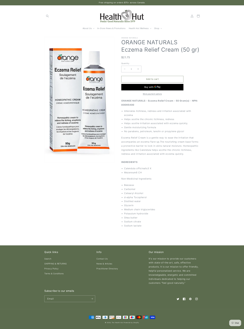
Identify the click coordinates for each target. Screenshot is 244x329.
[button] (47, 16)
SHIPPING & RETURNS (55, 263)
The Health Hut (117, 322)
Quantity (125, 63)
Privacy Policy (51, 268)
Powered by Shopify (131, 322)
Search (47, 259)
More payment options (152, 94)
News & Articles (104, 263)
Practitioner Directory (107, 268)
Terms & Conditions (54, 273)
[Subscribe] (92, 298)
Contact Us (102, 259)
